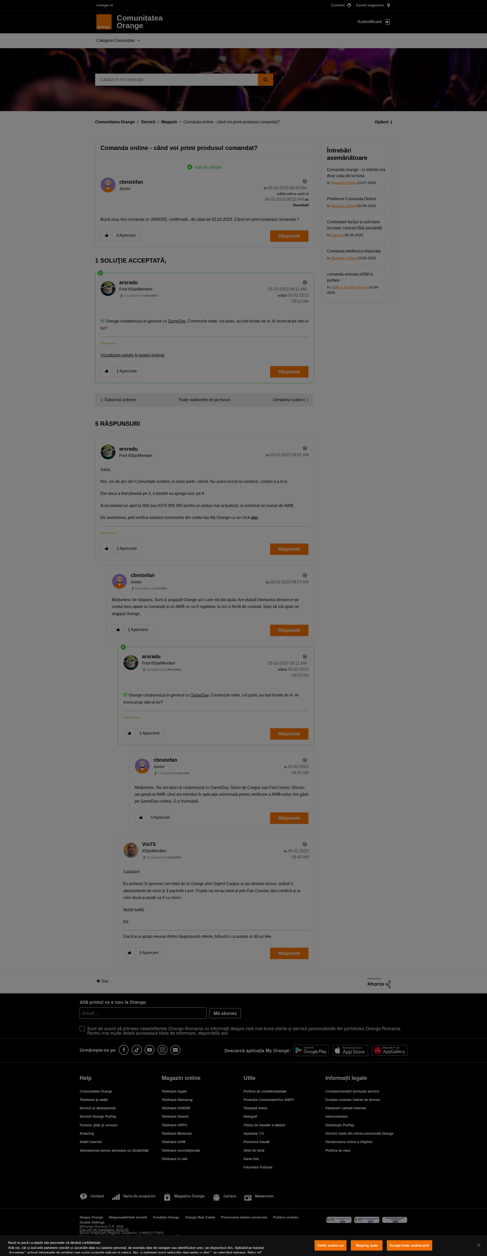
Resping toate (367, 1245)
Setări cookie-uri (330, 1245)
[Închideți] (478, 1245)
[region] (243, 1245)
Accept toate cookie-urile (409, 1245)
